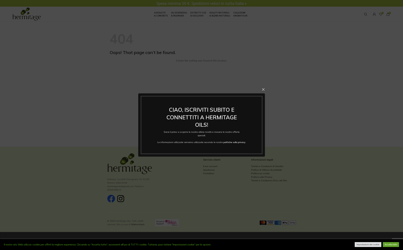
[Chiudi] (263, 89)
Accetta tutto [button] (391, 244)
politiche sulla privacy (234, 142)
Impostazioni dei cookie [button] (368, 244)
